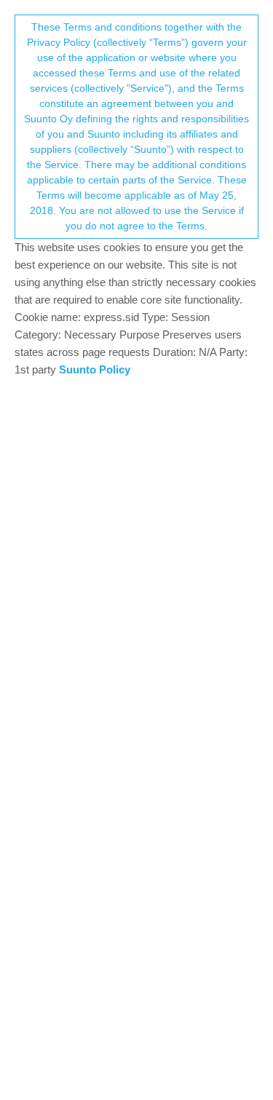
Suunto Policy (94, 369)
